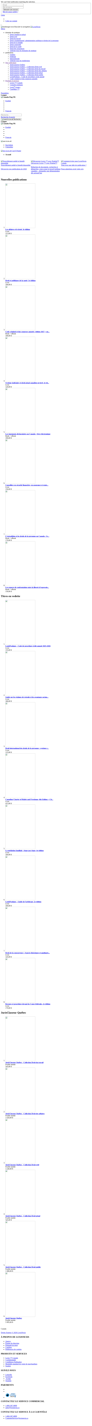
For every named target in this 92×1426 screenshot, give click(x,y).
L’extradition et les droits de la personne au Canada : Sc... (27, 536)
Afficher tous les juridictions (20, 61)
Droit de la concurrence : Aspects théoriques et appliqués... (27, 953)
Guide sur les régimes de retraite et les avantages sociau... (26, 697)
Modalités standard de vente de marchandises (21, 1364)
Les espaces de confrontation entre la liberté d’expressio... (27, 587)
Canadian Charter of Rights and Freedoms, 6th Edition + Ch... (29, 799)
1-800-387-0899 (11, 1406)
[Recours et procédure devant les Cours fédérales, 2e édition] (20, 1002)
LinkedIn (8, 1375)
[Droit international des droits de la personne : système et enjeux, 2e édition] (20, 746)
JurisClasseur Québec (13, 1318)
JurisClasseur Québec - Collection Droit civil (22, 1165)
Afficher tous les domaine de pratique (23, 51)
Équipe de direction (12, 1343)
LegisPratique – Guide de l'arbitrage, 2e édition (23, 902)
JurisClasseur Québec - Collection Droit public (23, 1267)
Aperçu (8, 1341)
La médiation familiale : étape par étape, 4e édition (24, 851)
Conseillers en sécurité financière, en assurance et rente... (26, 485)
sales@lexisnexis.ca (12, 1408)
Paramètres (5, 93)
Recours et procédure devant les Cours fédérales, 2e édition (27, 1004)
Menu (3, 29)
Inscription (9, 145)
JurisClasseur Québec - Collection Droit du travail (24, 1062)
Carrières (8, 1347)
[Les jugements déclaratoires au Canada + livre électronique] (20, 432)
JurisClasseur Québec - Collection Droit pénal (22, 1216)
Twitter (8, 1379)
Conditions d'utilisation (13, 1362)
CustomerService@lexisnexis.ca (16, 1418)
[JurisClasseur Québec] (20, 1316)
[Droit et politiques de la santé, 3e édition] (20, 278)
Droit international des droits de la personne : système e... (27, 748)
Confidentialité (10, 1360)
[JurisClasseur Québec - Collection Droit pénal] (20, 1214)
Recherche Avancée (8, 117)
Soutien (8, 1366)
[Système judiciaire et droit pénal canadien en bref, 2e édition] (20, 381)
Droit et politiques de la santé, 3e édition (20, 280)
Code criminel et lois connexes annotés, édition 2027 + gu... (27, 332)
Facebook (8, 1377)
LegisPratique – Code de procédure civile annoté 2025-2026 (27, 646)
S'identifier (9, 147)
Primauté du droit (11, 1345)
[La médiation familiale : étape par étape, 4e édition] (20, 849)
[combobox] (11, 115)
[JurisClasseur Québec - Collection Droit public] (20, 1265)
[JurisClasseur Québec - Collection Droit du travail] (20, 1060)
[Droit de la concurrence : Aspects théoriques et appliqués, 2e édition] (20, 951)
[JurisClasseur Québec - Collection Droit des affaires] (20, 1112)
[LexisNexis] (35, 27)
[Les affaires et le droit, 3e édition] (20, 227)
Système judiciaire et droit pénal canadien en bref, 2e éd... (27, 383)
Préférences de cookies (13, 1349)
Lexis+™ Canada (11, 1358)
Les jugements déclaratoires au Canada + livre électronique (27, 434)
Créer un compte (11, 21)
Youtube (8, 1381)
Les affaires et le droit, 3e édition (17, 229)
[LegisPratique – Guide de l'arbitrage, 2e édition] (20, 900)
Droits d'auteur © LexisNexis (13, 1333)
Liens (3, 15)
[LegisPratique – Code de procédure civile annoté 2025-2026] (20, 644)
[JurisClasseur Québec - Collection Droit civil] (20, 1163)
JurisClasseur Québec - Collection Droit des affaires (25, 1114)
